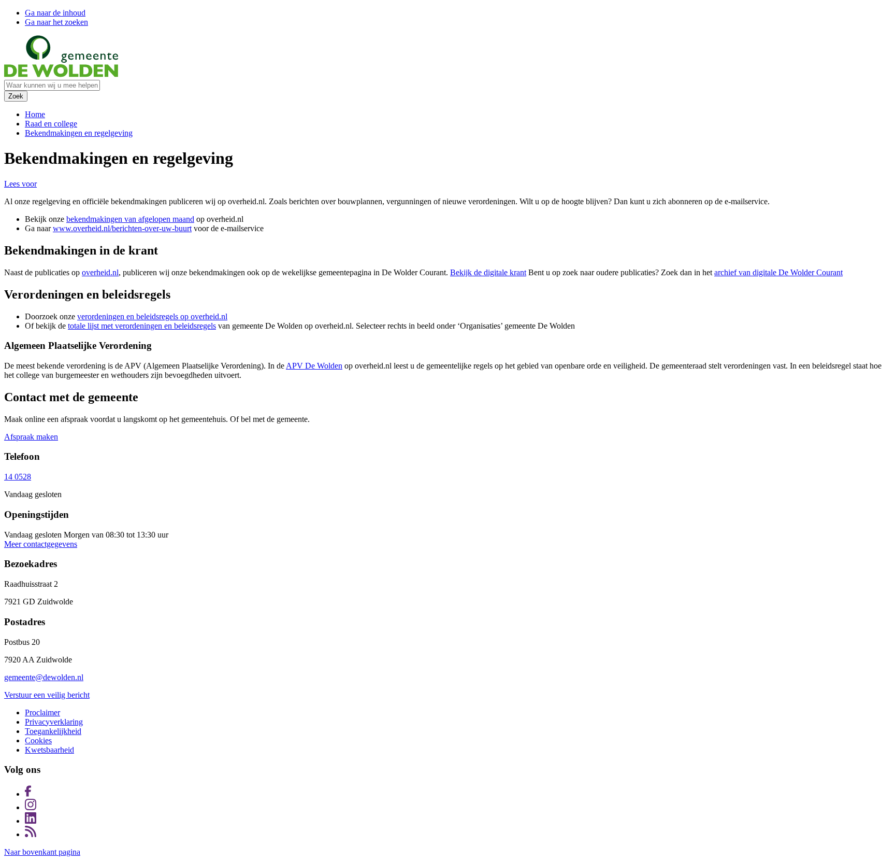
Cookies (38, 740)
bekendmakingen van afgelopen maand (130, 219)
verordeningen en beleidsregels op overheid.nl (152, 316)
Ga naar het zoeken (56, 22)
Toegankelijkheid (53, 731)
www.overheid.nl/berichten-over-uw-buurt (122, 228)
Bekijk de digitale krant (488, 272)
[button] (20, 183)
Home (35, 114)
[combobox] (52, 85)
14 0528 (17, 476)
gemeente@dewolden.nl (43, 677)
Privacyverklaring (54, 721)
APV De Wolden (314, 365)
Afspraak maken (31, 436)
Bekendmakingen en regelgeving (79, 133)
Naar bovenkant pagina (42, 852)
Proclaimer (42, 712)
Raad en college (51, 123)
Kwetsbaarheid (49, 749)
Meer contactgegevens (40, 544)
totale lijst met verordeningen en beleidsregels (142, 325)
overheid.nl (100, 272)
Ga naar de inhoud (55, 12)
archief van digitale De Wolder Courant (778, 272)
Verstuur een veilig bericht (47, 694)
